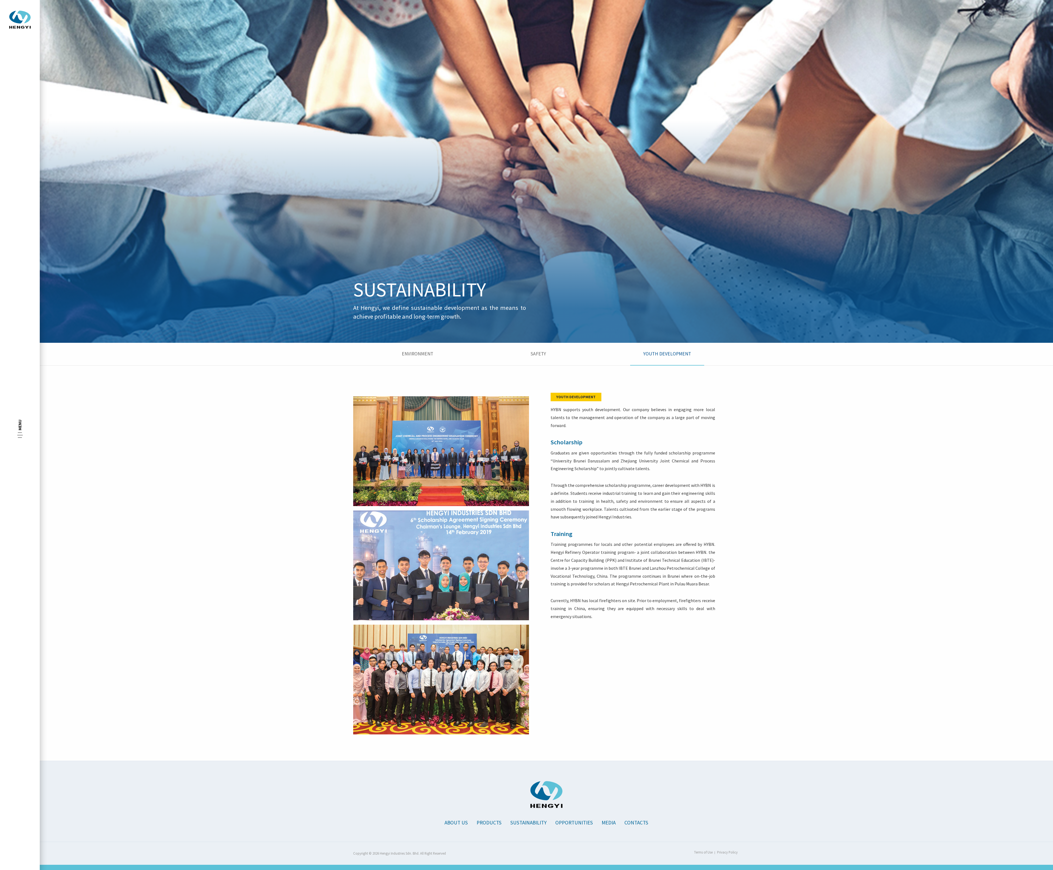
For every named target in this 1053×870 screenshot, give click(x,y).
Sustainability (528, 822)
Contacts (636, 822)
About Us (456, 822)
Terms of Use (703, 852)
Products (489, 822)
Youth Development (667, 354)
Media (609, 822)
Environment (417, 354)
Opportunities (574, 822)
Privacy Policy (727, 852)
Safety (538, 354)
